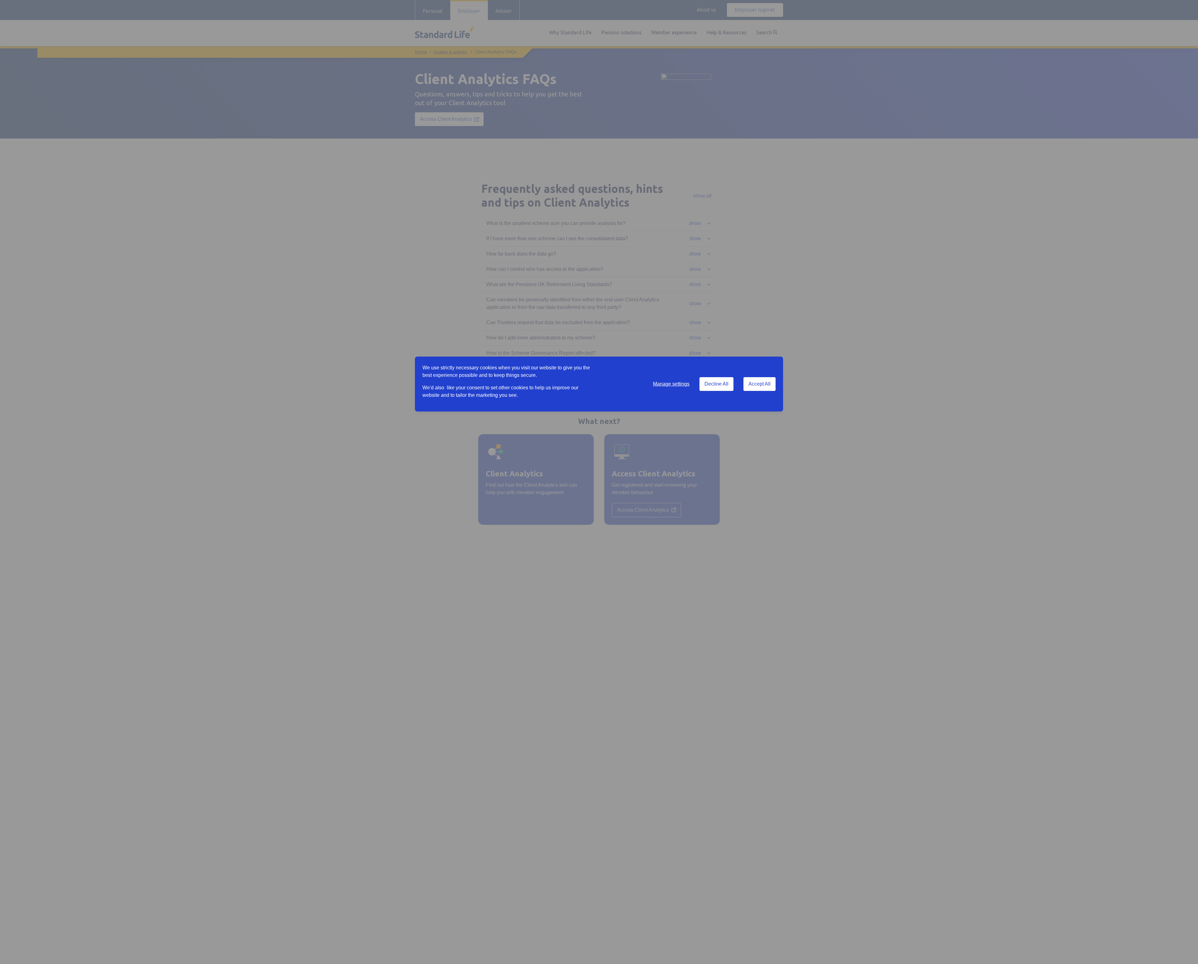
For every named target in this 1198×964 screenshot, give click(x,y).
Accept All (759, 384)
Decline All (716, 384)
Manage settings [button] (671, 384)
